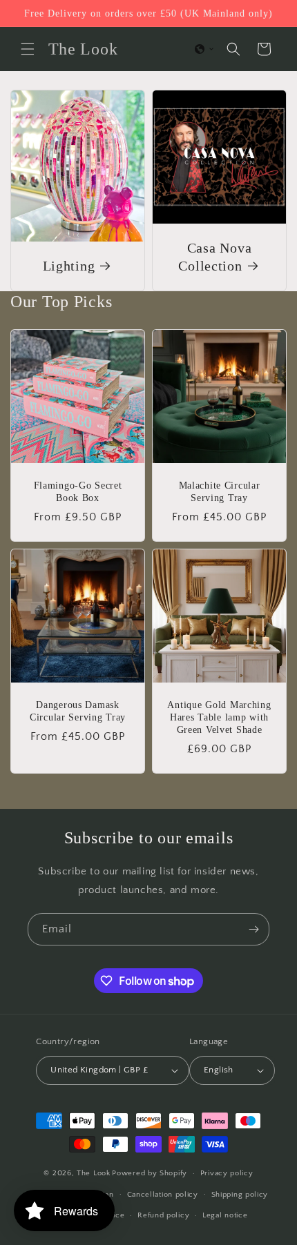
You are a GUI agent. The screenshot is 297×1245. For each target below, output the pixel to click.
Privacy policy (226, 1173)
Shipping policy (240, 1194)
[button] (27, 49)
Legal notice (224, 1215)
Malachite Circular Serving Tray (219, 491)
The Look (94, 1173)
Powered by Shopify (149, 1173)
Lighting (69, 265)
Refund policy (163, 1215)
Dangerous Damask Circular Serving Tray (78, 711)
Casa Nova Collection (214, 256)
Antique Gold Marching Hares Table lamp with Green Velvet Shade (219, 717)
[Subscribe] (253, 929)
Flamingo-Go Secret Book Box (78, 491)
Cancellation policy (162, 1194)
